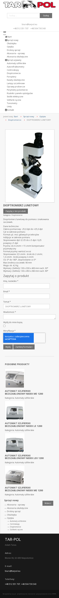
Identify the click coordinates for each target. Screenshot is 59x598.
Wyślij (8, 347)
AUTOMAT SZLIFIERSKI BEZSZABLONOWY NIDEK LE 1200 (23, 425)
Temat (7, 301)
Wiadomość (9, 312)
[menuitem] (8, 36)
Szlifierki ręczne (16, 529)
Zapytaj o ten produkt (15, 211)
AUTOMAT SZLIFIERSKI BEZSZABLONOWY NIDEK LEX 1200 (24, 457)
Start (16, 116)
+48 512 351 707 (21, 28)
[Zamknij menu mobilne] (4, 34)
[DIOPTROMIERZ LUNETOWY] (29, 165)
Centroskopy (15, 524)
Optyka (42, 116)
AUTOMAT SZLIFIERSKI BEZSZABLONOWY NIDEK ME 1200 (24, 392)
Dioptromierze (14, 120)
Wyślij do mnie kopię (12, 322)
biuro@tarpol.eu (29, 24)
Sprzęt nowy (28, 116)
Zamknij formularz (23, 347)
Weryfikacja (9, 330)
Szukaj (46, 15)
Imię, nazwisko (10, 281)
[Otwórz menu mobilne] (4, 31)
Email (6, 291)
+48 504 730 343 (38, 28)
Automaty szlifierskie (18, 521)
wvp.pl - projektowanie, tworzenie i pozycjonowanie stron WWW (33, 594)
